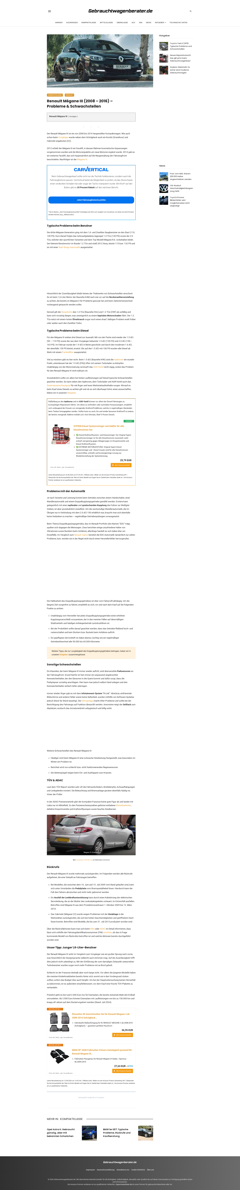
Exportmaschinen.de (124, 1184)
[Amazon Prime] (129, 1066)
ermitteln (107, 932)
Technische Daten (178, 22)
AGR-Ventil (98, 367)
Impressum (90, 1170)
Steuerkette (66, 312)
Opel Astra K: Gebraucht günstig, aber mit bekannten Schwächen (61, 1133)
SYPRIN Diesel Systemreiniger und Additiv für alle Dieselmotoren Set (99, 428)
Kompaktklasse (88, 22)
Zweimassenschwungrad (58, 385)
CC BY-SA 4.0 (87, 860)
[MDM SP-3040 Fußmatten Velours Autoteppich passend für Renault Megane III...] (60, 1056)
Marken (58, 22)
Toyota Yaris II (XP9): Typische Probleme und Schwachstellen (181, 46)
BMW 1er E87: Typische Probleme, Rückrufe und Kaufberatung (116, 1133)
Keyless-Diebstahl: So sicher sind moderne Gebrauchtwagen (180, 70)
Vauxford (79, 860)
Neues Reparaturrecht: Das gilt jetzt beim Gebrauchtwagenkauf (180, 58)
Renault (69, 95)
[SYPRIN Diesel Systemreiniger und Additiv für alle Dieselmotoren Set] (61, 434)
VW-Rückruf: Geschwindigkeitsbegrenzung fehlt (181, 188)
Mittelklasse (106, 22)
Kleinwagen (72, 22)
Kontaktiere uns (123, 1170)
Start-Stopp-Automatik (69, 247)
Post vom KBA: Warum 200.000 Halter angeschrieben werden (181, 176)
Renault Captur (81, 535)
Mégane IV (82, 159)
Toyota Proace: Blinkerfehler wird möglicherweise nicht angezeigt (180, 201)
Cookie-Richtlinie (138, 1170)
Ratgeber (159, 22)
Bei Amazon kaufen (122, 465)
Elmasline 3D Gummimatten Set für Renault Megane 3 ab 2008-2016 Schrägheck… (101, 1016)
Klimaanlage (87, 701)
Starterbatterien (123, 805)
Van (140, 22)
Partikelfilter (68, 352)
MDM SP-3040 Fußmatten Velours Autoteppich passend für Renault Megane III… (102, 1052)
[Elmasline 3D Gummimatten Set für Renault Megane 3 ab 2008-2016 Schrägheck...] (60, 1022)
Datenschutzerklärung (105, 1170)
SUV (133, 22)
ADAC (102, 929)
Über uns (150, 1170)
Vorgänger (63, 137)
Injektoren (119, 359)
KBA (92, 929)
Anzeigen (72, 116)
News (148, 22)
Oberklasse (122, 22)
